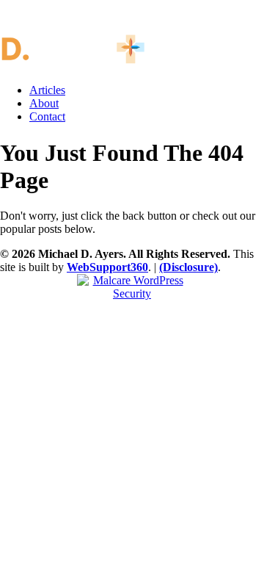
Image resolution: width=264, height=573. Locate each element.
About (44, 103)
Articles (47, 90)
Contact (47, 116)
